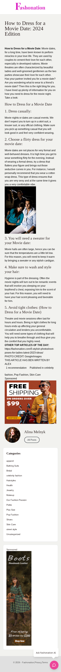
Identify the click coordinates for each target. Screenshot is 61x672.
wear (37, 82)
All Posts (31, 439)
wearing (49, 132)
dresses (24, 154)
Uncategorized (13, 534)
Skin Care (35, 374)
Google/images (33, 356)
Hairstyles (11, 480)
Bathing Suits (12, 466)
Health (9, 485)
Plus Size (10, 509)
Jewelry (10, 490)
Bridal (9, 470)
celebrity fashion (14, 475)
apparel (10, 461)
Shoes (9, 519)
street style (11, 529)
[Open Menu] (5, 7)
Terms (45, 662)
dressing (33, 278)
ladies (8, 71)
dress (27, 94)
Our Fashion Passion (16, 500)
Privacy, (38, 662)
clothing (37, 125)
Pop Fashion (21, 374)
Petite (9, 505)
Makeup (10, 495)
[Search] (55, 7)
